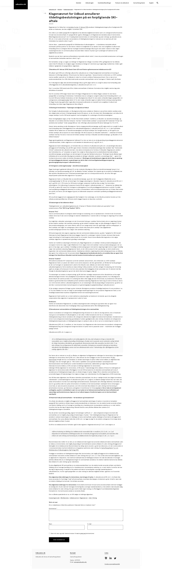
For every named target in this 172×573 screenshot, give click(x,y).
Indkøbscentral (74, 498)
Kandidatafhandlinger (104, 3)
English (151, 3)
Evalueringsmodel (54, 498)
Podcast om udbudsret (122, 3)
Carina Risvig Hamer (139, 3)
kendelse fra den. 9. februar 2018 (78, 27)
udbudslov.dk (21, 4)
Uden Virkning (93, 498)
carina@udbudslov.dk (80, 562)
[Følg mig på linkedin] (110, 558)
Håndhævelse (64, 498)
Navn (50, 524)
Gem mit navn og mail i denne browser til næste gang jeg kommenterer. (72, 533)
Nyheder (78, 3)
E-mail (89, 524)
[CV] (106, 558)
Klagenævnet (84, 498)
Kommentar (53, 508)
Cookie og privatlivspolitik (112, 564)
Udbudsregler (89, 3)
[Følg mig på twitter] (115, 559)
